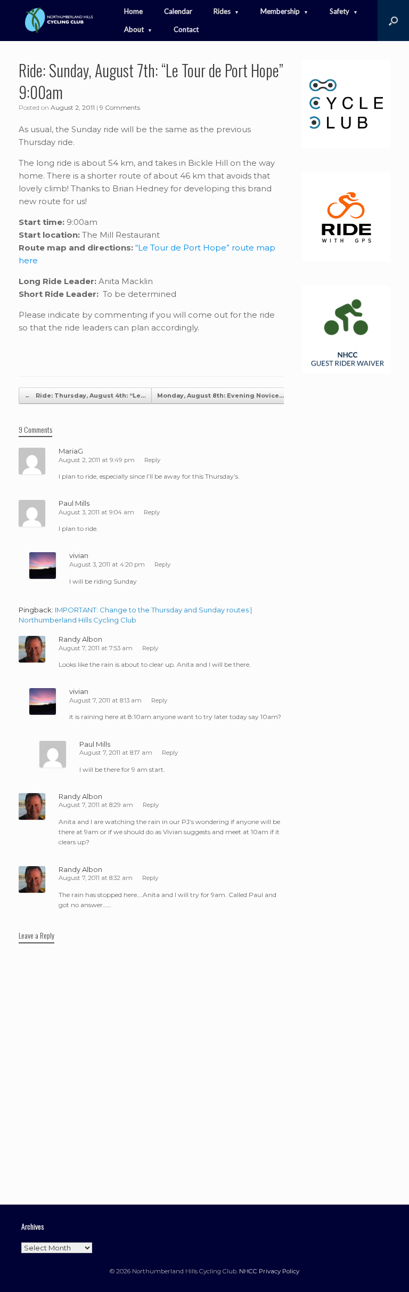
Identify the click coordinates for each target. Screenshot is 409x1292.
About (134, 29)
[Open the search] (393, 20)
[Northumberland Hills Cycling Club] (58, 20)
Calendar (178, 11)
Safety (339, 11)
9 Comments (120, 107)
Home (133, 11)
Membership (280, 11)
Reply (152, 460)
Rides (222, 11)
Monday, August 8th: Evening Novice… (226, 395)
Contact (186, 29)
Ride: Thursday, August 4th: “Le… (85, 395)
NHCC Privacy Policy (269, 1271)
